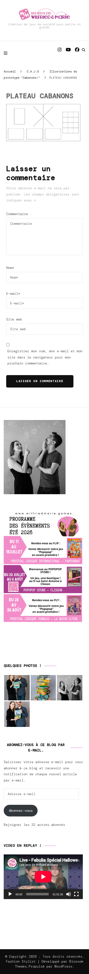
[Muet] (68, 894)
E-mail (13, 293)
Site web (14, 319)
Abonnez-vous (21, 810)
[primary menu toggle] (7, 53)
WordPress (63, 966)
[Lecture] (10, 894)
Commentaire (17, 214)
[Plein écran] (76, 894)
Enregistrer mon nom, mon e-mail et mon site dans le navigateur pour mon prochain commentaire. (45, 357)
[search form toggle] (83, 50)
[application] (43, 876)
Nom (10, 267)
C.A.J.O (33, 71)
